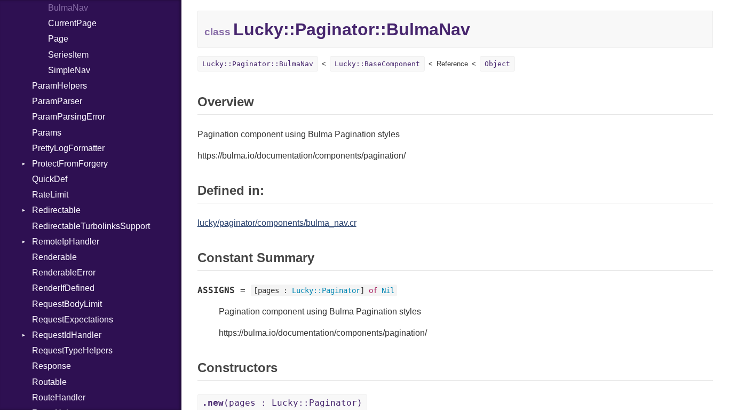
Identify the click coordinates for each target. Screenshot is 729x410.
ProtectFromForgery (70, 163)
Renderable (54, 257)
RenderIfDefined (63, 288)
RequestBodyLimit (67, 304)
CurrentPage (72, 23)
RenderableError (64, 272)
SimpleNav (69, 70)
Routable (49, 382)
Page (58, 38)
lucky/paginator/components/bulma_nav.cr (276, 222)
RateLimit (50, 194)
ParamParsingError (68, 116)
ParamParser (57, 101)
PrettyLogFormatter (68, 148)
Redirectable (56, 210)
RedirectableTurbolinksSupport (91, 226)
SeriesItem (68, 54)
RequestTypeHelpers (72, 350)
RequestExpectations (72, 319)
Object (497, 64)
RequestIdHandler (66, 335)
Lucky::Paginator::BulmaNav (257, 64)
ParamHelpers (59, 85)
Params (46, 132)
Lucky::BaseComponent (377, 64)
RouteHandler (58, 397)
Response (51, 365)
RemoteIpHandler (65, 241)
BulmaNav (68, 7)
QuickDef (49, 179)
